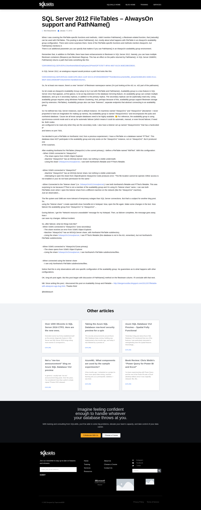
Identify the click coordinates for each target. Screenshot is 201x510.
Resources (88, 471)
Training (144, 5)
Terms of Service (153, 502)
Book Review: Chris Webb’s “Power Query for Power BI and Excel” (140, 363)
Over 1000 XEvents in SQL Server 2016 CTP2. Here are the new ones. (59, 327)
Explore (48, 347)
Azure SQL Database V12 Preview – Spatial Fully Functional (138, 327)
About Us (107, 461)
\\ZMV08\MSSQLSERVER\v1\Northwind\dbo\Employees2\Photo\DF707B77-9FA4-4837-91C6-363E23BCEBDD (88, 66)
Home (86, 461)
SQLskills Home (113, 5)
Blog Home (130, 5)
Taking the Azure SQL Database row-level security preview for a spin (100, 327)
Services (157, 5)
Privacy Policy (138, 502)
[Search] (159, 471)
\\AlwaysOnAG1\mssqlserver (92, 184)
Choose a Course (110, 464)
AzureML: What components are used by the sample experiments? (100, 363)
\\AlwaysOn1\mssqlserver (69, 162)
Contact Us (108, 468)
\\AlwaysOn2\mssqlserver (68, 252)
